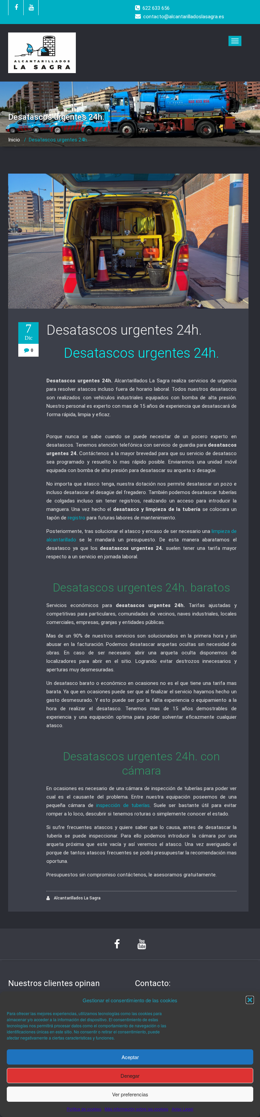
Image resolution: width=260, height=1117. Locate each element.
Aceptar (130, 1056)
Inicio (14, 140)
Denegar (130, 1075)
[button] (249, 1000)
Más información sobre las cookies (136, 1109)
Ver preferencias (130, 1094)
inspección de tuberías (123, 805)
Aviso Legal (182, 1109)
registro (76, 518)
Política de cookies (84, 1109)
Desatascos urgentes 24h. (124, 330)
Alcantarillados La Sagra (77, 898)
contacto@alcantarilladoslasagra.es (183, 17)
